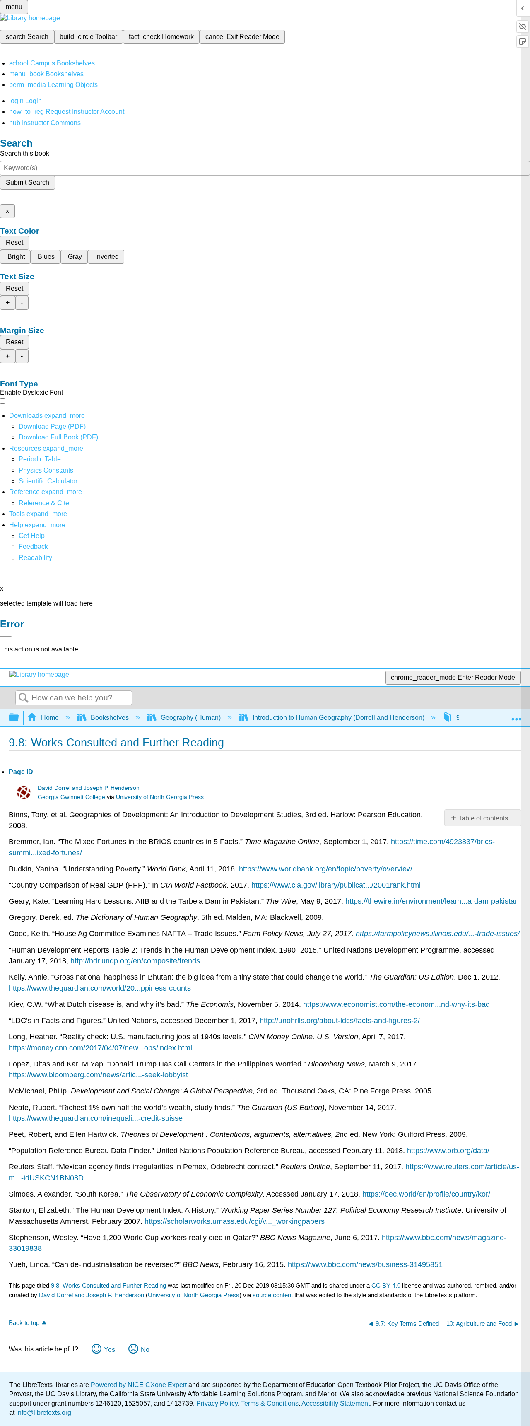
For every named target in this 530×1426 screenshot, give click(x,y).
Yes (109, 1349)
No (145, 1349)
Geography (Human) (190, 717)
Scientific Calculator (48, 481)
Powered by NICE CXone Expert (139, 1384)
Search (23, 698)
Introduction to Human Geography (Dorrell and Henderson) (338, 717)
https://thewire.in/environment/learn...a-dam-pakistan (432, 901)
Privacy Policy (217, 1403)
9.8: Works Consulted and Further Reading (108, 1285)
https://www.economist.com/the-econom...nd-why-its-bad (396, 1004)
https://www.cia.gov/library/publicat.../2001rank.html (336, 885)
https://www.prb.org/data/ (448, 1150)
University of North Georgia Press (160, 797)
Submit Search (27, 182)
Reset (14, 242)
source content (273, 1294)
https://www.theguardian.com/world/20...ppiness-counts (100, 988)
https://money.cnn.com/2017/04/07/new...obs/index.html (100, 1048)
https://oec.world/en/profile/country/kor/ (426, 1194)
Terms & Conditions (270, 1403)
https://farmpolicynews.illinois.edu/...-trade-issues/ (438, 933)
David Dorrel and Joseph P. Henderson (89, 788)
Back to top (24, 1322)
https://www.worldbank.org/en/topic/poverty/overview (325, 869)
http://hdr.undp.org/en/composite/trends (135, 961)
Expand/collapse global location (516, 715)
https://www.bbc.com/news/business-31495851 (365, 1264)
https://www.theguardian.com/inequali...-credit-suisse (96, 1118)
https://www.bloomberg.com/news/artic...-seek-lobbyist (98, 1075)
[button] (33, 546)
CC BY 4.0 (385, 1285)
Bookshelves (109, 717)
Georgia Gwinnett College (71, 797)
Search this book (24, 153)
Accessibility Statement (335, 1403)
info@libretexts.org (42, 1412)
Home (49, 717)
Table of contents (483, 818)
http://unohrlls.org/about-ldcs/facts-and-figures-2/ (340, 1020)
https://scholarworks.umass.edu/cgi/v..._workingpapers (235, 1221)
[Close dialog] (6, 636)
